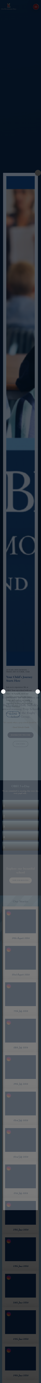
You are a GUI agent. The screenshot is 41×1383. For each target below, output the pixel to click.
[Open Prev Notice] (3, 691)
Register (13, 714)
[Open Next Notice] (38, 691)
